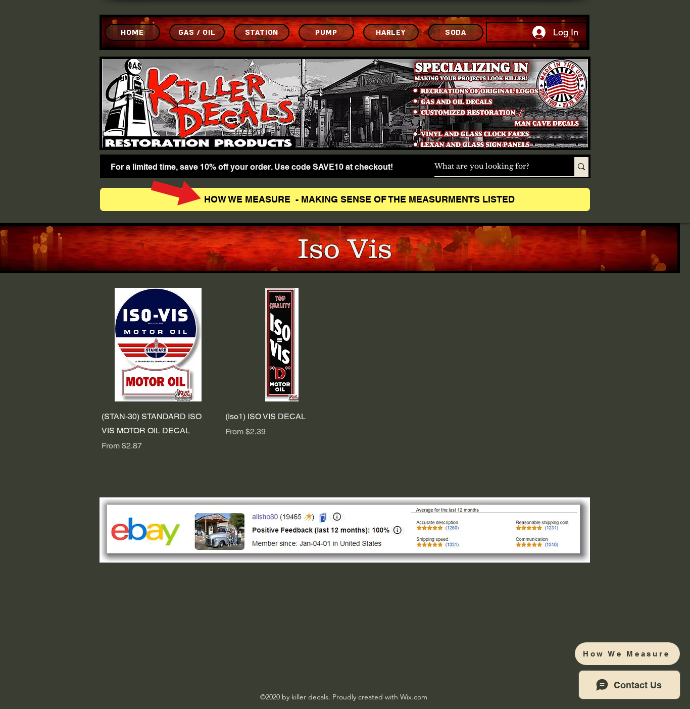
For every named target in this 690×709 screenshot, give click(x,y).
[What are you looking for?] (581, 166)
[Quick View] (158, 344)
